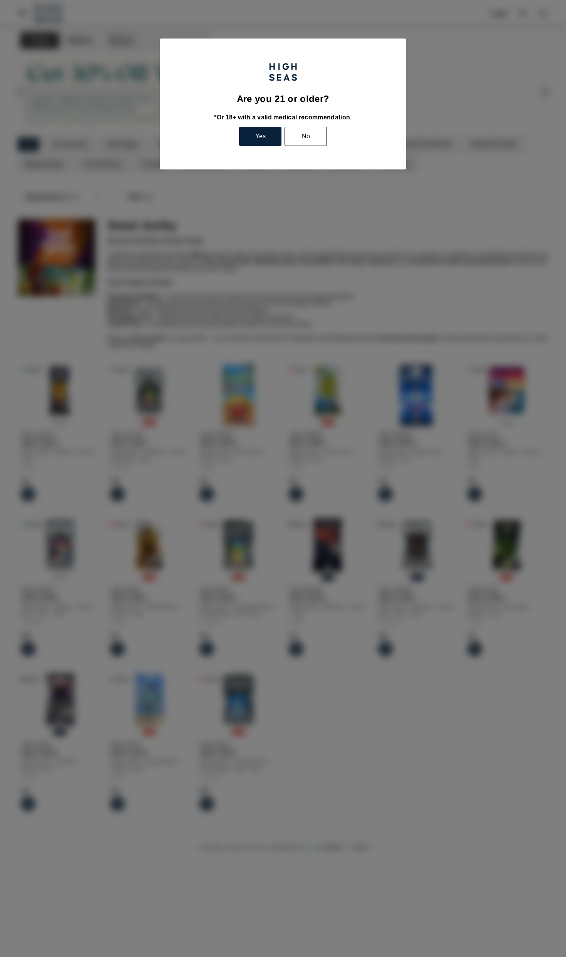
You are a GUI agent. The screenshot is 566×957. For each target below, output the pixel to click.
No (306, 136)
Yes (260, 136)
